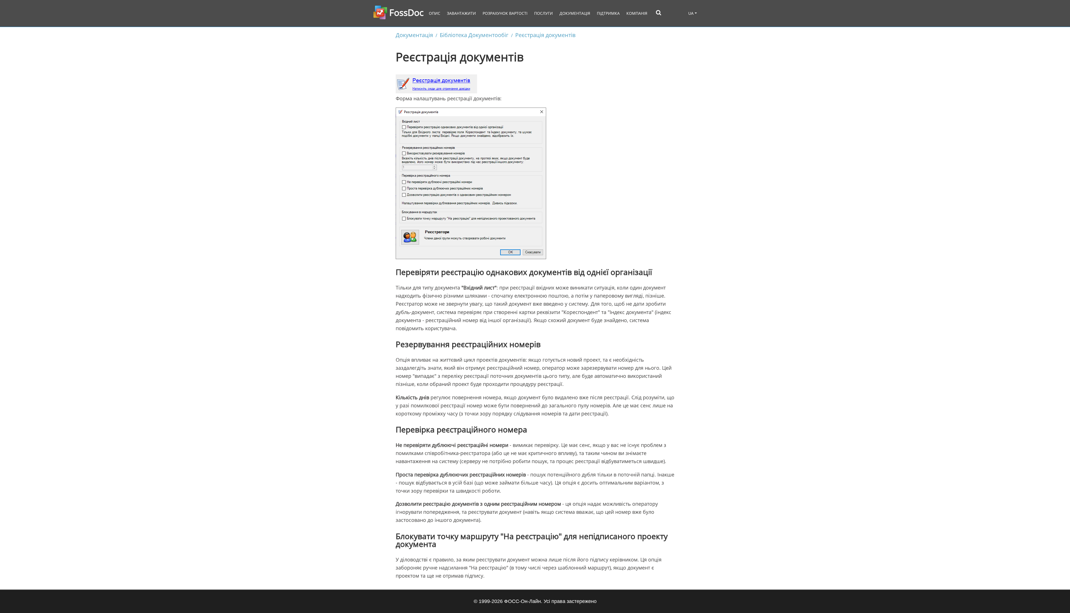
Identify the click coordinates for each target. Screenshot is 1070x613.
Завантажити (461, 13)
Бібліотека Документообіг (474, 35)
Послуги (543, 13)
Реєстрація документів (545, 35)
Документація (575, 13)
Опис (434, 13)
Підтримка (608, 13)
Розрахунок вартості (505, 13)
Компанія (636, 13)
